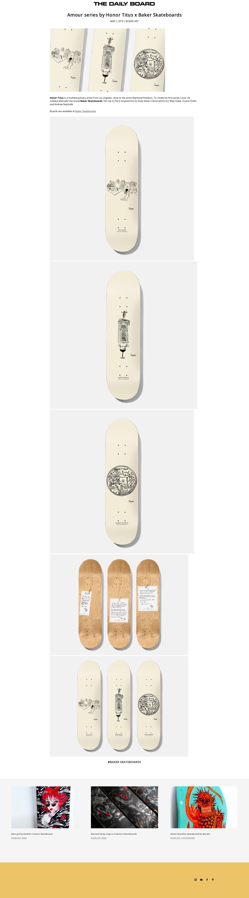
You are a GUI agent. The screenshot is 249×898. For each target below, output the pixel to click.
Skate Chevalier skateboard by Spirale (190, 834)
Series (24, 838)
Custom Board (188, 838)
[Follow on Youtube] (201, 879)
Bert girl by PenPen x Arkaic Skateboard (32, 834)
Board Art (132, 21)
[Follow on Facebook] (207, 879)
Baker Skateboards (85, 111)
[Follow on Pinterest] (213, 879)
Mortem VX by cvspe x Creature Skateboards (114, 834)
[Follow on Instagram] (195, 879)
